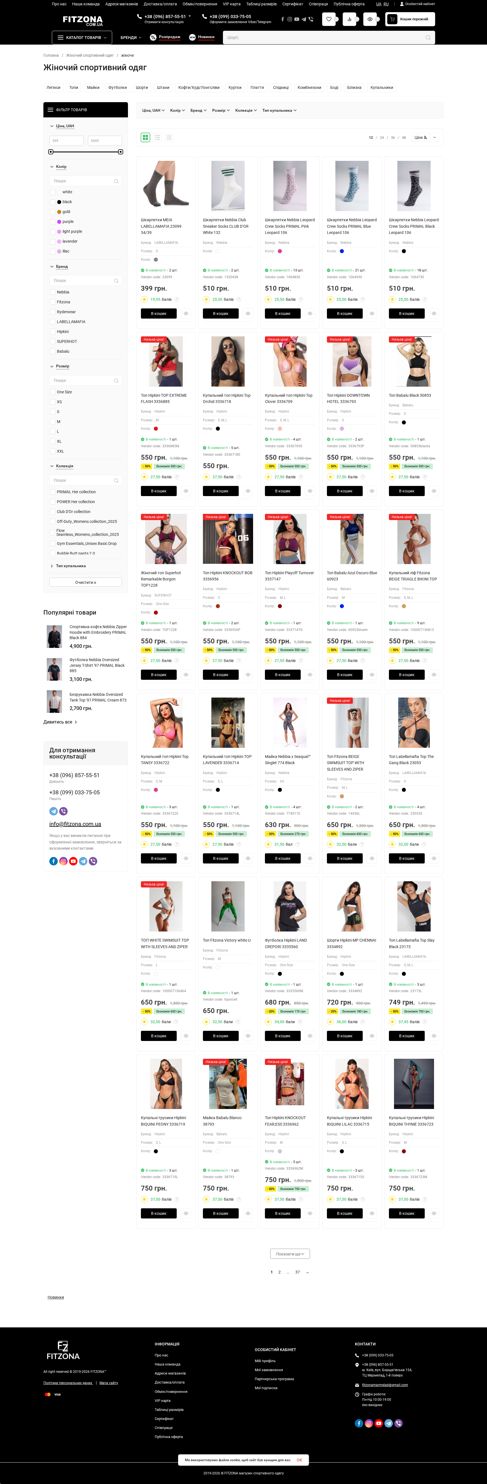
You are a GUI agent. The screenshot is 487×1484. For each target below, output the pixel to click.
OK (299, 1460)
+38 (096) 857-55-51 (165, 16)
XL (59, 441)
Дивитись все (57, 722)
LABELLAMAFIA (71, 321)
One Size (64, 392)
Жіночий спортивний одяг (90, 55)
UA (378, 4)
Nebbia (63, 292)
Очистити (84, 582)
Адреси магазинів (170, 1373)
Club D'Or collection (73, 511)
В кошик (159, 313)
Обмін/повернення (171, 1391)
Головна (51, 55)
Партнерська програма (274, 1379)
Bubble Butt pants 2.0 (76, 553)
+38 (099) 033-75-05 (230, 16)
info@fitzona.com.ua (75, 824)
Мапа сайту (108, 1383)
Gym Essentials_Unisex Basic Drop (87, 543)
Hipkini (63, 331)
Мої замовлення (269, 1370)
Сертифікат (164, 1419)
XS (59, 402)
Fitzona (63, 302)
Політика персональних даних (68, 1383)
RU (386, 4)
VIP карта (163, 1400)
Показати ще (288, 1254)
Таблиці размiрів (169, 1410)
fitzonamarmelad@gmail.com (385, 1385)
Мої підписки (266, 1388)
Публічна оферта (169, 1437)
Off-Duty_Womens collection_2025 (87, 521)
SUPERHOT (67, 341)
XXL (60, 451)
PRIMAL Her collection (76, 492)
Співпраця (163, 1428)
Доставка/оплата (170, 1382)
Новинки (56, 1297)
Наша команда (167, 1364)
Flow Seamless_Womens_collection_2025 (87, 532)
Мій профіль (265, 1361)
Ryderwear (66, 312)
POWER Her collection (76, 501)
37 (297, 1272)
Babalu (63, 351)
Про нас (161, 1355)
